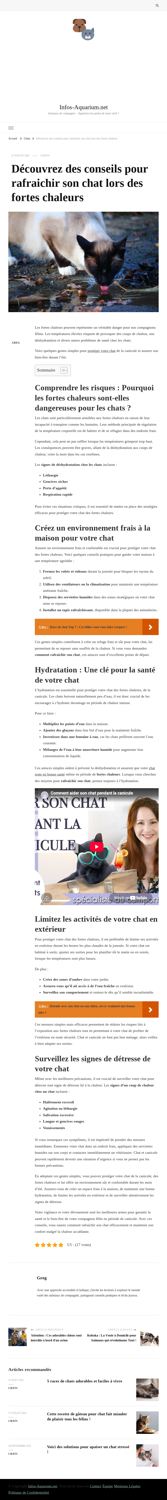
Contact (95, 1486)
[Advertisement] (83, 72)
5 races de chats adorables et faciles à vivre (84, 1381)
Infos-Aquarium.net (83, 107)
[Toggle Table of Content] (62, 370)
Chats (45, 155)
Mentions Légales (127, 1486)
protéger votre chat (101, 351)
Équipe (107, 1486)
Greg (16, 342)
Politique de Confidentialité (28, 1492)
